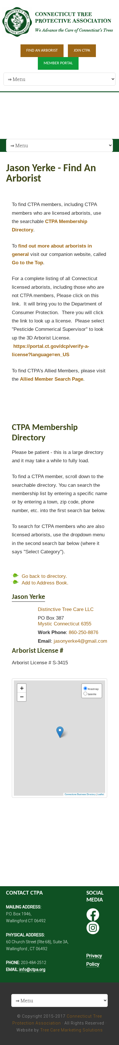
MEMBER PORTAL (58, 63)
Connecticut (66, 624)
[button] (60, 732)
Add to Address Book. (45, 583)
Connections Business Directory (80, 794)
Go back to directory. (44, 576)
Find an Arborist (42, 50)
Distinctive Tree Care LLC (66, 609)
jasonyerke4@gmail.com (80, 641)
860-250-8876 (83, 632)
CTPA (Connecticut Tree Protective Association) (59, 21)
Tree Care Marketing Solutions (71, 1030)
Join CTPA (82, 50)
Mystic (45, 624)
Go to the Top (27, 262)
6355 (86, 624)
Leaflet (100, 794)
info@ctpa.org (32, 969)
